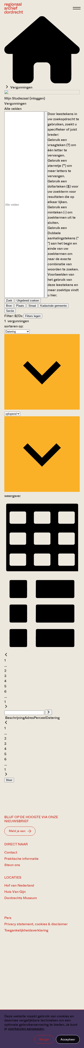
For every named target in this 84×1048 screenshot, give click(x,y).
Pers (7, 917)
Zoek (9, 300)
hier (53, 295)
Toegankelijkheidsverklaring (26, 930)
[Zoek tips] (46, 204)
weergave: (12, 495)
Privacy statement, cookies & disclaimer (36, 924)
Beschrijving (15, 717)
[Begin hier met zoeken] (42, 82)
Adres (29, 717)
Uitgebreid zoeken (28, 300)
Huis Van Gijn (15, 891)
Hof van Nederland (19, 885)
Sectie (10, 311)
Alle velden (13, 108)
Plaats (20, 305)
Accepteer (68, 1039)
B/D (17, 315)
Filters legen (32, 316)
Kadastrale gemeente (53, 305)
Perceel (40, 717)
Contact (10, 852)
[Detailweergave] (42, 649)
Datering (53, 717)
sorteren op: (13, 326)
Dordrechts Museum (20, 897)
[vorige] (6, 655)
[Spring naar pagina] (48, 712)
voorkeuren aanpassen (26, 1028)
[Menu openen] (77, 8)
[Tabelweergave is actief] (42, 572)
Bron (9, 305)
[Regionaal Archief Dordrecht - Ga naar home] (37, 8)
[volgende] (6, 706)
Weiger (44, 1039)
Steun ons (12, 864)
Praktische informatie (21, 858)
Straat (32, 305)
